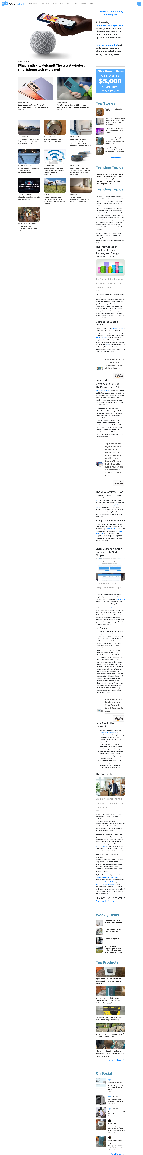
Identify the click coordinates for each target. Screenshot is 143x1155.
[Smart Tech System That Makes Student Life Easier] (99, 923)
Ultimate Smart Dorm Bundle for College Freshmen (112, 940)
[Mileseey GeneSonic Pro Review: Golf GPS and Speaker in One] (110, 1027)
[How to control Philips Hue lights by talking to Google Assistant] (100, 131)
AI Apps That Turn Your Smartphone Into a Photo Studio (27, 228)
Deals (62, 4)
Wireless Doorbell (109, 181)
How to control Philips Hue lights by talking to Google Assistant (114, 130)
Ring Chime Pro (106, 184)
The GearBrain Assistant (113, 608)
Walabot (114, 174)
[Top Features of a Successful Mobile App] (101, 1112)
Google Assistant (110, 882)
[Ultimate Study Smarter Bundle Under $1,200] (99, 931)
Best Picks (45, 4)
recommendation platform (109, 25)
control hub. (111, 529)
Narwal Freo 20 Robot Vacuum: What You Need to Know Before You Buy (80, 199)
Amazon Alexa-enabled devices (106, 884)
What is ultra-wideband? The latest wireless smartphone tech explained (51, 67)
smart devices (120, 599)
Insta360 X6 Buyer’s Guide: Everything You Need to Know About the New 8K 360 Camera (54, 200)
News (77, 4)
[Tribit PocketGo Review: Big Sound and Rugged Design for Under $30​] (110, 1010)
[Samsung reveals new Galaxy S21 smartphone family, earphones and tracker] (35, 88)
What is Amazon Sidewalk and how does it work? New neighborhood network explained (54, 171)
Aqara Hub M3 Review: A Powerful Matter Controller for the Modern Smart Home (114, 150)
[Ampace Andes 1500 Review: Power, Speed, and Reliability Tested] (29, 156)
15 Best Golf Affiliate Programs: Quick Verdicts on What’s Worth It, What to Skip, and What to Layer (113, 949)
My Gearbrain (33, 4)
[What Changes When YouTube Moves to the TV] (29, 185)
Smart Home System (109, 176)
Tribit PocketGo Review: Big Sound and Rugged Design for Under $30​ (109, 1018)
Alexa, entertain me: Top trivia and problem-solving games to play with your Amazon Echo (80, 171)
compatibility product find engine (107, 877)
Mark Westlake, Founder (115, 1124)
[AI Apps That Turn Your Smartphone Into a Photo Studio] (29, 214)
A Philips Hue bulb (102, 337)
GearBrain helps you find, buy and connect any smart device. (116, 1087)
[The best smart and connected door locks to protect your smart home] (55, 127)
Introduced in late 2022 (103, 391)
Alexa (107, 344)
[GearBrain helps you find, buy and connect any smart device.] (101, 1083)
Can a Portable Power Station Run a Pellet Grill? (115, 1100)
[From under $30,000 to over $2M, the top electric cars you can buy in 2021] (29, 127)
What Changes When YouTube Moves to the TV (29, 198)
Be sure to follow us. (107, 901)
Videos (83, 4)
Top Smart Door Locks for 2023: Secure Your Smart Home (53, 141)
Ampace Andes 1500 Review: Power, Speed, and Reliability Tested (28, 170)
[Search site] (139, 4)
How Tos (69, 4)
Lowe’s (119, 742)
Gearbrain (115, 1096)
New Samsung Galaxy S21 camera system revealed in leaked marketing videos (73, 107)
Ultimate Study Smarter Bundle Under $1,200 (113, 930)
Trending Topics (109, 167)
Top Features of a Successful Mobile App (116, 1112)
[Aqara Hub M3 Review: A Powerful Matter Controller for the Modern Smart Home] (100, 151)
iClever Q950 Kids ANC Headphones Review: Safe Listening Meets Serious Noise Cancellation (110, 1053)
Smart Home (74, 137)
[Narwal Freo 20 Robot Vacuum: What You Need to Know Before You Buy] (81, 185)
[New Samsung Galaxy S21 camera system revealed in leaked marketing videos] (74, 88)
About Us (90, 4)
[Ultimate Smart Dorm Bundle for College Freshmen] (99, 940)
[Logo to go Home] (14, 4)
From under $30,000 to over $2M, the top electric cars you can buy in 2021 (28, 141)
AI (105, 655)
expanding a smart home (108, 732)
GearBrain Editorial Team (115, 1082)
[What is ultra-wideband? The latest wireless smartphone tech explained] (55, 34)
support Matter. (117, 411)
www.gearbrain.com (101, 591)
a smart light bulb (117, 328)
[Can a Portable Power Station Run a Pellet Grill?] (101, 1100)
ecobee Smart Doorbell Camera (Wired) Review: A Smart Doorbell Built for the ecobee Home (114, 140)
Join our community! (107, 45)
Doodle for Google (103, 174)
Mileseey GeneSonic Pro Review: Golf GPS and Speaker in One (110, 1035)
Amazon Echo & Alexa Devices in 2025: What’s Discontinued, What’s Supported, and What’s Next (80, 142)
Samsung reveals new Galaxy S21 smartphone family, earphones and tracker (33, 107)
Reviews (54, 4)
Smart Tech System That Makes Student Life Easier (113, 921)
